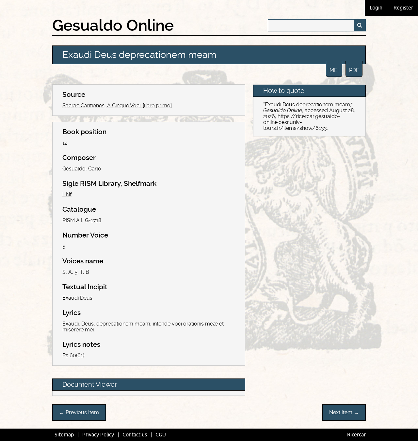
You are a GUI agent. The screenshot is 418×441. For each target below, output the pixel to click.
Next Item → (344, 412)
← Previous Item (79, 412)
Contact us (134, 435)
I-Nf (67, 194)
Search (359, 25)
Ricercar (356, 435)
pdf (354, 70)
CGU (160, 435)
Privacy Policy (98, 435)
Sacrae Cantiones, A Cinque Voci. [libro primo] (117, 105)
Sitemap (64, 435)
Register (403, 8)
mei (334, 70)
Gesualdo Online (113, 25)
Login (376, 8)
